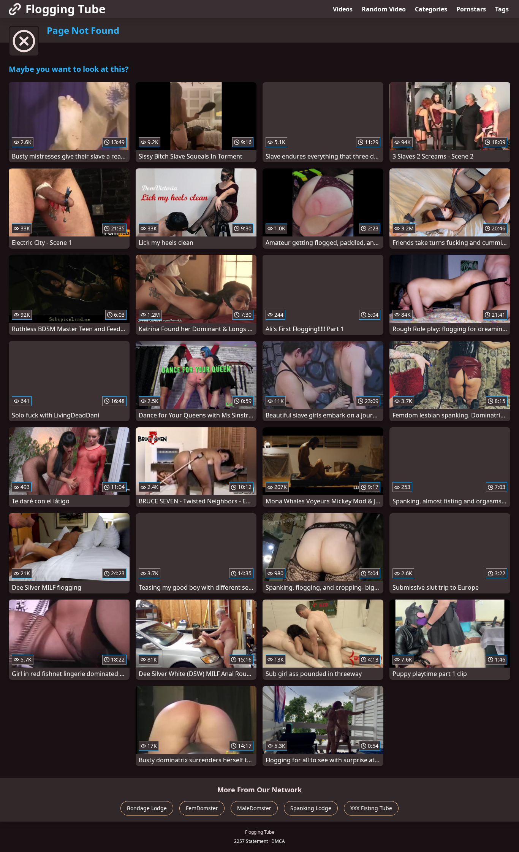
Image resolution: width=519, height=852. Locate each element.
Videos (343, 9)
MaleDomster (254, 808)
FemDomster (202, 808)
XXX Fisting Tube (371, 808)
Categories (431, 9)
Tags (502, 9)
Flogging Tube (65, 9)
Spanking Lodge (310, 808)
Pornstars (471, 9)
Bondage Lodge (147, 808)
